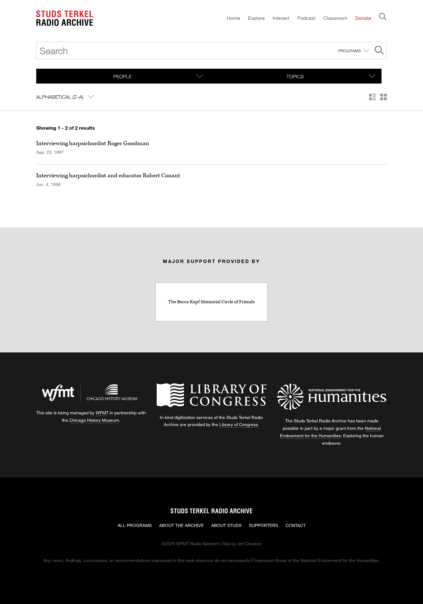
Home (233, 18)
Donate (363, 18)
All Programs (135, 525)
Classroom (335, 18)
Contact (296, 525)
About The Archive (181, 525)
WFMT (102, 412)
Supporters (263, 525)
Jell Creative (249, 543)
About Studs (226, 525)
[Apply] (379, 51)
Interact (281, 18)
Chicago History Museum (94, 420)
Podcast (306, 18)
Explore (256, 18)
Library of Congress (238, 424)
